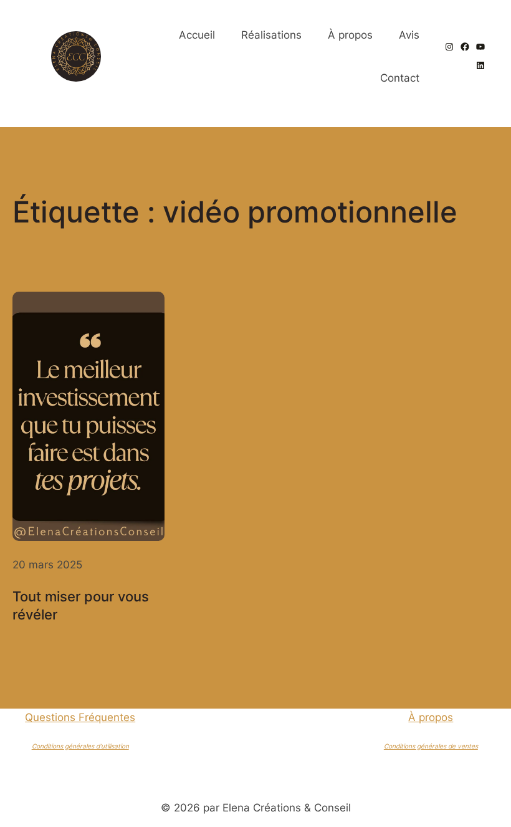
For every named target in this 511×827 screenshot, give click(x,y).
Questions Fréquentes (80, 717)
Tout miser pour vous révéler (80, 605)
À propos (430, 717)
